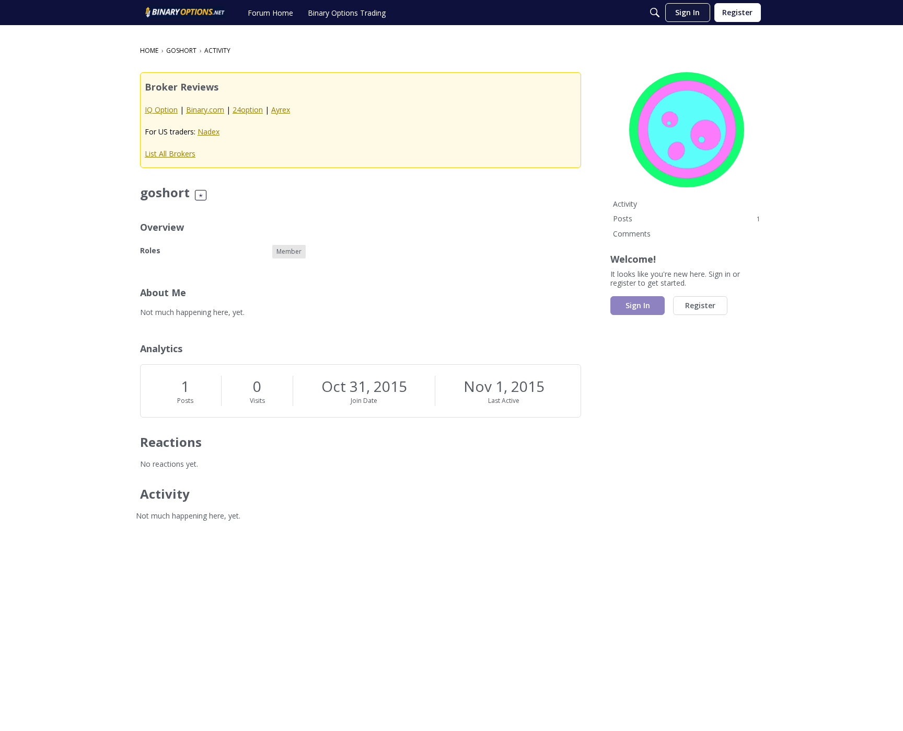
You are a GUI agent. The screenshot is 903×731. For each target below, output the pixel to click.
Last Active (503, 400)
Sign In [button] (638, 305)
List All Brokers (170, 154)
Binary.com (205, 110)
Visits (257, 400)
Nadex (208, 132)
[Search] (654, 12)
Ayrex (280, 110)
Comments (632, 234)
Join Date (364, 400)
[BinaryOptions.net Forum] (185, 12)
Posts (185, 400)
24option (248, 110)
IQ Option (161, 110)
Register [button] (700, 305)
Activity (625, 204)
